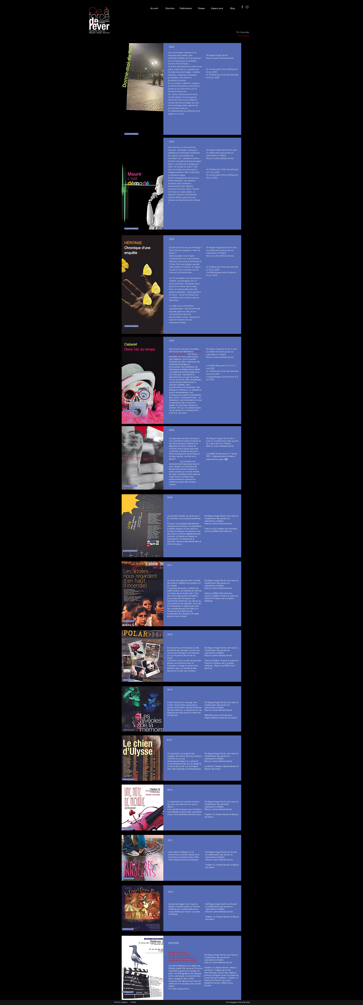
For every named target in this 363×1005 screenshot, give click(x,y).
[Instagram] (247, 7)
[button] (201, 7)
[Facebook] (242, 7)
